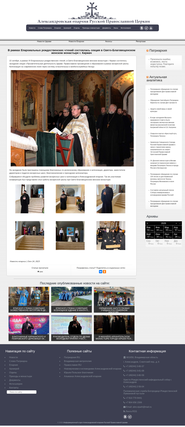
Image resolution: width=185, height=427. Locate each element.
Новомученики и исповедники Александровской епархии (92, 369)
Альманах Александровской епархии (82, 376)
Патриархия (158, 50)
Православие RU (73, 365)
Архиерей (67, 28)
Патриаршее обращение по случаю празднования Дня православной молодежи (164, 91)
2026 (163, 223)
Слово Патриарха (45, 28)
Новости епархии (18, 261)
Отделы (77, 28)
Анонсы (108, 41)
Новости (32, 28)
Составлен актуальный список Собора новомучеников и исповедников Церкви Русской (162, 192)
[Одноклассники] (104, 271)
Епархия (57, 28)
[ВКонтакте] (100, 271)
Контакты (31, 35)
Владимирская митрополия (78, 361)
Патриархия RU (72, 357)
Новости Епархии (76, 41)
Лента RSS (131, 411)
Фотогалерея (126, 28)
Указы (115, 28)
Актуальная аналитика (157, 78)
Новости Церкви (44, 41)
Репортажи (141, 41)
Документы (106, 28)
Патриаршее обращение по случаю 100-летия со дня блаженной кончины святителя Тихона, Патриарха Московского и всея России (164, 179)
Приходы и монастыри (91, 28)
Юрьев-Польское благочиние (78, 372)
